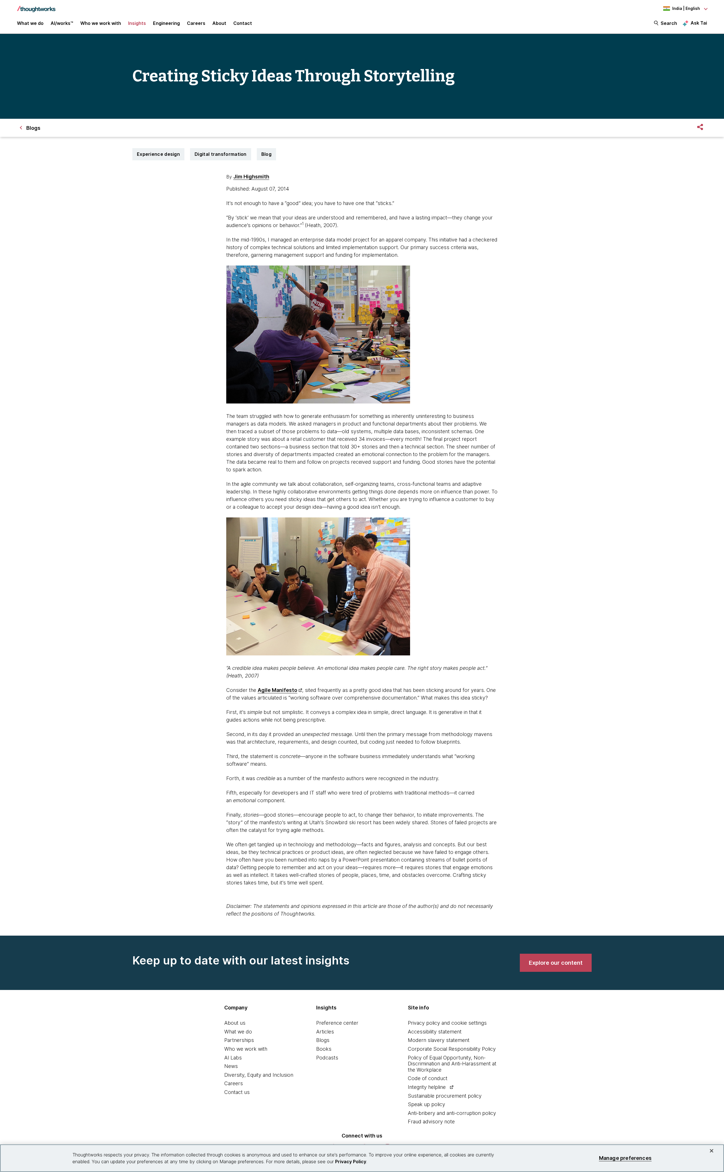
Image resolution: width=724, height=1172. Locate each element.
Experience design (158, 154)
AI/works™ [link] (62, 23)
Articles (325, 1032)
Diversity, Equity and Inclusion (258, 1075)
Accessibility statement (435, 1032)
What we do (238, 1032)
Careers (233, 1083)
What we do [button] (30, 23)
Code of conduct (427, 1078)
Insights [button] (137, 23)
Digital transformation (221, 154)
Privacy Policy (350, 1161)
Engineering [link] (166, 23)
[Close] (711, 1151)
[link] (556, 963)
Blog (266, 154)
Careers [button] (196, 23)
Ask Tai (699, 23)
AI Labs (233, 1058)
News (231, 1066)
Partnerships (239, 1040)
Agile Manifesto (277, 690)
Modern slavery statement (438, 1040)
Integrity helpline (427, 1087)
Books (323, 1049)
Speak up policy (426, 1104)
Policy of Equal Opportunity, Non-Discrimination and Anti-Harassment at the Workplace (452, 1064)
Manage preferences (625, 1158)
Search (669, 23)
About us (234, 1023)
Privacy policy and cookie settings (447, 1023)
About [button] (219, 23)
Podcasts (327, 1058)
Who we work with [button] (100, 23)
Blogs (322, 1040)
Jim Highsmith (251, 177)
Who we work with (245, 1049)
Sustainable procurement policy (445, 1096)
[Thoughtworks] (36, 6)
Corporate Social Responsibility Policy (452, 1049)
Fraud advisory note (431, 1121)
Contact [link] (242, 23)
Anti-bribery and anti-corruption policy (452, 1113)
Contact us (237, 1092)
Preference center (337, 1023)
